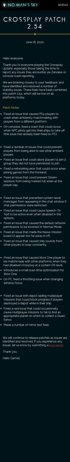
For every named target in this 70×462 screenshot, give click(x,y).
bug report (56, 345)
